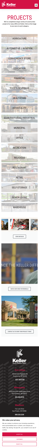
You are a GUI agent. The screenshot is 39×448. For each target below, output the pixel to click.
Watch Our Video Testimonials (19, 289)
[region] (19, 432)
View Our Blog (19, 236)
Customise (20, 439)
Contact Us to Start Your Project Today (19, 331)
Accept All (19, 434)
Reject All (19, 444)
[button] (36, 5)
